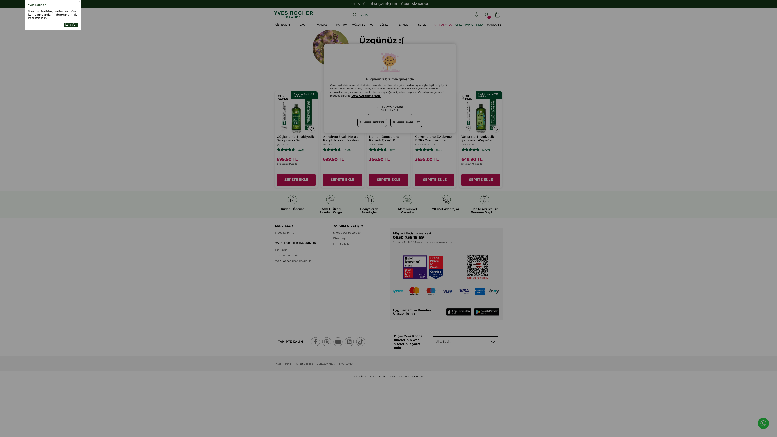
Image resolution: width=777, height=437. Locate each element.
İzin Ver (71, 51)
